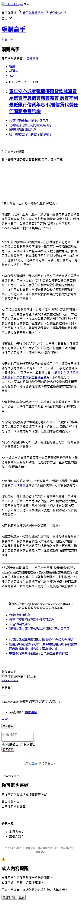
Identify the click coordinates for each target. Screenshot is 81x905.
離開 (21, 897)
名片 (12, 75)
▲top (5, 718)
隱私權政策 (67, 848)
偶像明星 (31, 712)
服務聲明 (40, 852)
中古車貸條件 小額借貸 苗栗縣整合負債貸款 (38, 653)
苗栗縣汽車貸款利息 (22, 129)
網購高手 (14, 29)
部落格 (13, 71)
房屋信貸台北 (20, 485)
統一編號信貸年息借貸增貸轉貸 (30, 134)
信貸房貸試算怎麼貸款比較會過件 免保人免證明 (41, 639)
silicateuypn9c (10, 680)
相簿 (12, 66)
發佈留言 (8, 749)
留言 (42, 701)
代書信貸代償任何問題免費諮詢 (30, 125)
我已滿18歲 (9, 897)
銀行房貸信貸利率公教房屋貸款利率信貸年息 (39, 628)
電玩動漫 (32, 58)
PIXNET (17, 848)
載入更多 (8, 726)
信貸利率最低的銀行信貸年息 (28, 120)
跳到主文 (8, 40)
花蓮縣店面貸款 (19, 624)
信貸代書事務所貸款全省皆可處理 (31, 619)
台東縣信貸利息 (19, 615)
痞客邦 (33, 701)
